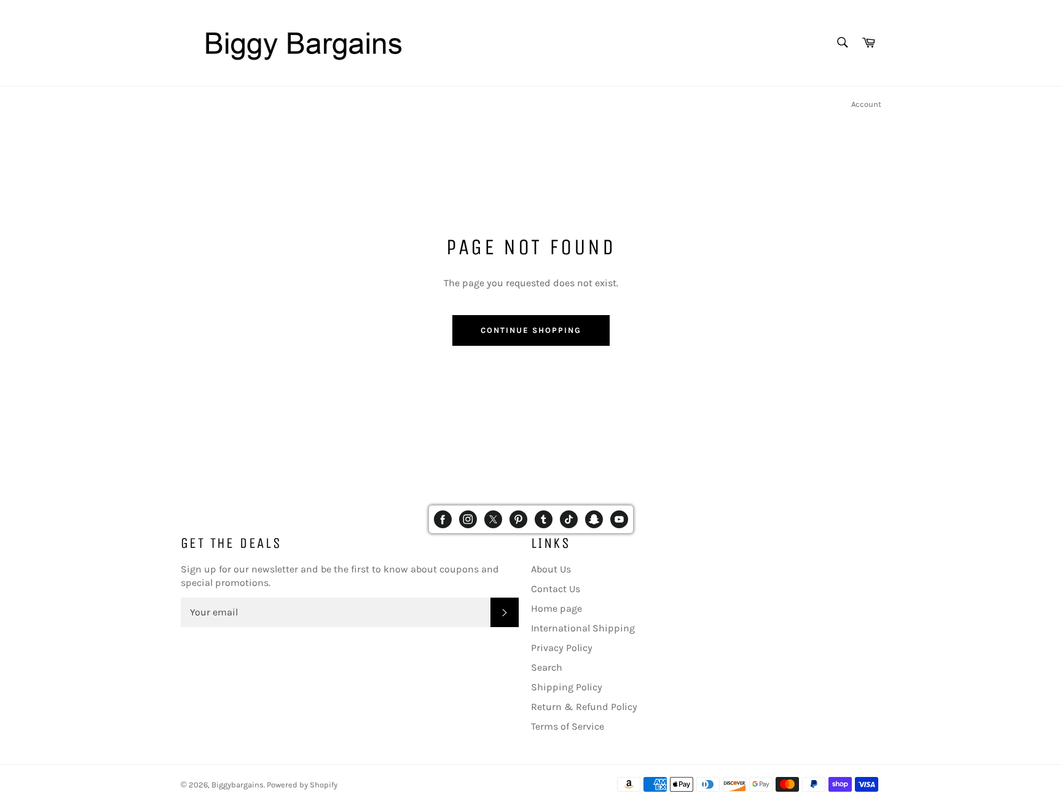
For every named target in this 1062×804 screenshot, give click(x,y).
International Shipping (583, 628)
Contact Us (555, 589)
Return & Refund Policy (584, 706)
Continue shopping (531, 330)
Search (546, 667)
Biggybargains (237, 784)
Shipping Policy (566, 687)
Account (866, 104)
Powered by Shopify (302, 784)
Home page (556, 608)
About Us (551, 569)
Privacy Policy (561, 648)
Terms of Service (567, 726)
